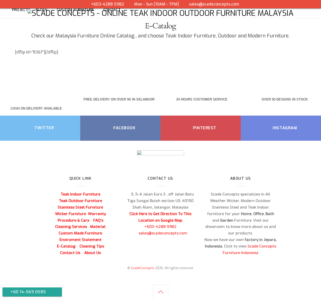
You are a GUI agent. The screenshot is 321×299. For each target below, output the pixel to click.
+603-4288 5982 (160, 226)
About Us (92, 252)
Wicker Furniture (70, 213)
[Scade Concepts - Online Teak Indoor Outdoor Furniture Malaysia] (160, 13)
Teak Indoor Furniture (190, 35)
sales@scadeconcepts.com (214, 4)
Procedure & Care (73, 220)
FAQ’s (98, 220)
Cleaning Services (71, 226)
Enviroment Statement (80, 239)
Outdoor (227, 35)
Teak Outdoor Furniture (80, 200)
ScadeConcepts (142, 268)
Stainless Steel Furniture (80, 207)
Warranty (97, 213)
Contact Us (70, 252)
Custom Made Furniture (80, 233)
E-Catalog (66, 246)
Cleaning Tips (91, 246)
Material (98, 226)
